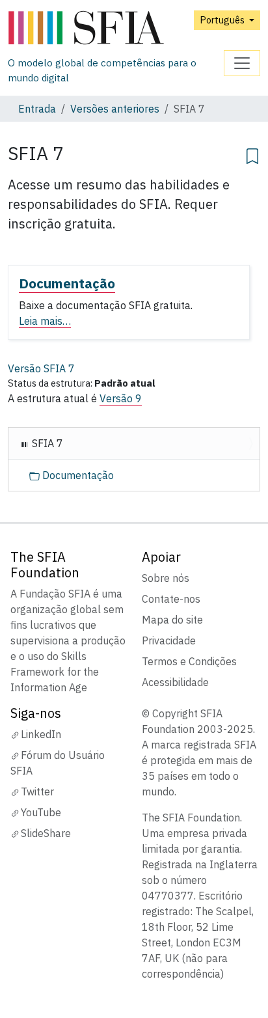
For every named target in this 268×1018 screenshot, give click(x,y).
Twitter (37, 791)
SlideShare (46, 833)
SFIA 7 (46, 443)
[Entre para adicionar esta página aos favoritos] (252, 154)
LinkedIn (41, 734)
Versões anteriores (114, 108)
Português (223, 20)
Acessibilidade (175, 682)
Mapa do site (172, 619)
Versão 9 (121, 398)
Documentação (67, 283)
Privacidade (169, 640)
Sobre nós (165, 578)
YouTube (41, 812)
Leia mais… (45, 320)
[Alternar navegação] (242, 63)
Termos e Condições (189, 661)
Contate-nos (171, 598)
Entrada (37, 108)
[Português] (116, 28)
